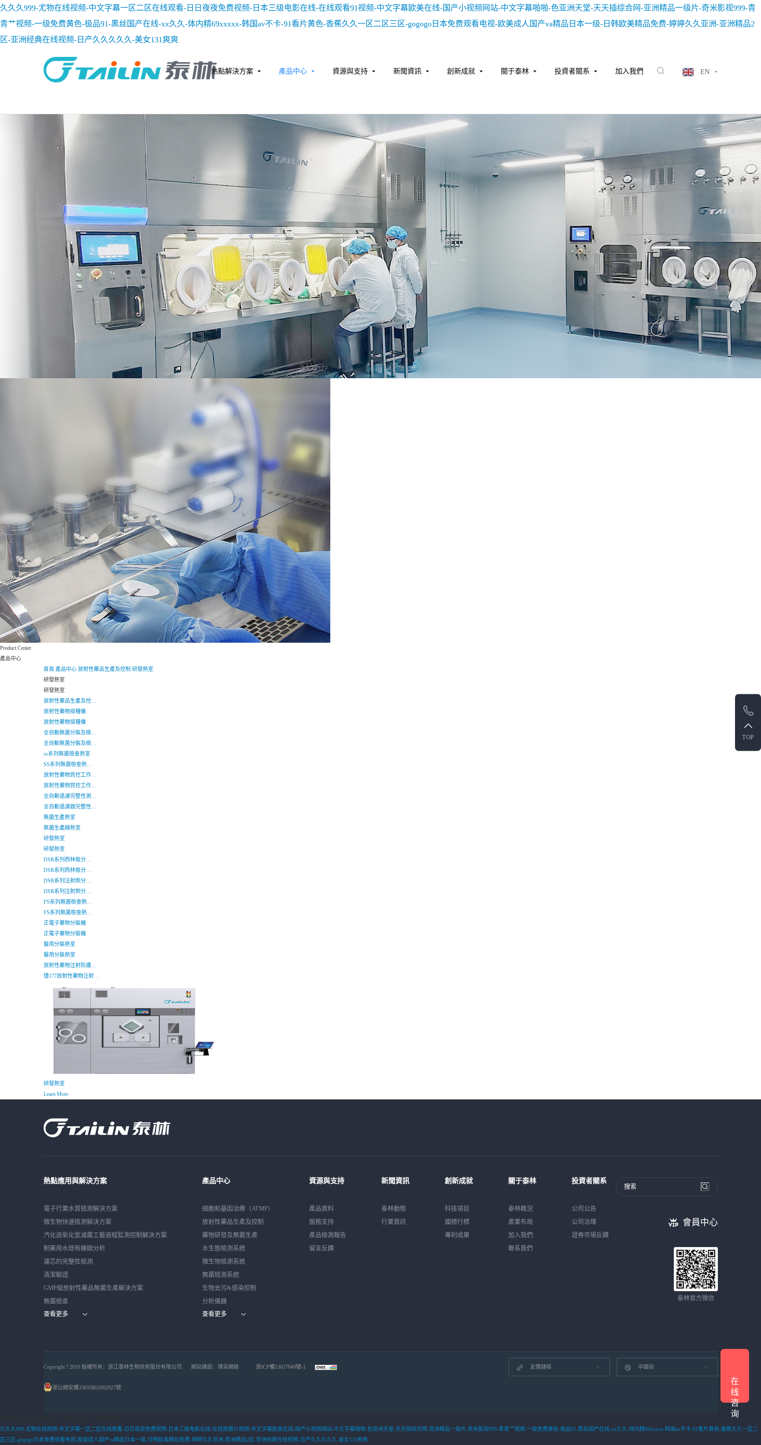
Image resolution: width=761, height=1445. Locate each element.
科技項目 (457, 1208)
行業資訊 (393, 1221)
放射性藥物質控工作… (70, 775)
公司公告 (584, 1208)
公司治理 (584, 1221)
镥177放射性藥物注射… (71, 976)
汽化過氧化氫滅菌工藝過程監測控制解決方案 (105, 1235)
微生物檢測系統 (223, 1261)
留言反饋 (321, 1248)
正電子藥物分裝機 (65, 923)
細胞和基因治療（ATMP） (238, 1208)
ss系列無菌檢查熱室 (67, 754)
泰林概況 (520, 1208)
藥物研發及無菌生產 (230, 1235)
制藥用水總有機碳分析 (74, 1248)
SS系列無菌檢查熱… (68, 764)
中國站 (646, 1367)
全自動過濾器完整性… (70, 807)
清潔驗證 (56, 1274)
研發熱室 (142, 669)
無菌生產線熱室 (62, 828)
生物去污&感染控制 (229, 1288)
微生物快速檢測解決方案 (77, 1221)
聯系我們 (520, 1248)
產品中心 (293, 71)
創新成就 (461, 71)
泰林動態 (393, 1208)
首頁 (49, 669)
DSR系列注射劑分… (67, 881)
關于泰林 (515, 71)
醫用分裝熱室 (59, 944)
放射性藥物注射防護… (70, 965)
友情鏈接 (540, 1367)
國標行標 (457, 1221)
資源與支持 (350, 71)
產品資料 (321, 1208)
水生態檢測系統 (223, 1248)
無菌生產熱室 (59, 817)
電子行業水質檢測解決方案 (81, 1208)
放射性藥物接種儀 (65, 711)
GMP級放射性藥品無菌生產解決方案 (93, 1288)
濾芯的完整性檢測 (68, 1261)
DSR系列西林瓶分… (67, 860)
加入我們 (629, 71)
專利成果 (457, 1235)
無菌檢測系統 (220, 1274)
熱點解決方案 (232, 71)
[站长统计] (326, 1367)
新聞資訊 (407, 71)
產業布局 (520, 1221)
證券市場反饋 (590, 1235)
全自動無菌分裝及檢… (70, 733)
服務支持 (321, 1221)
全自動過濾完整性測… (70, 796)
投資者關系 (572, 71)
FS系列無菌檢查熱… (68, 902)
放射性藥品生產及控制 (105, 669)
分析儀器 (214, 1301)
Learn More (56, 1094)
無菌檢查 (56, 1301)
